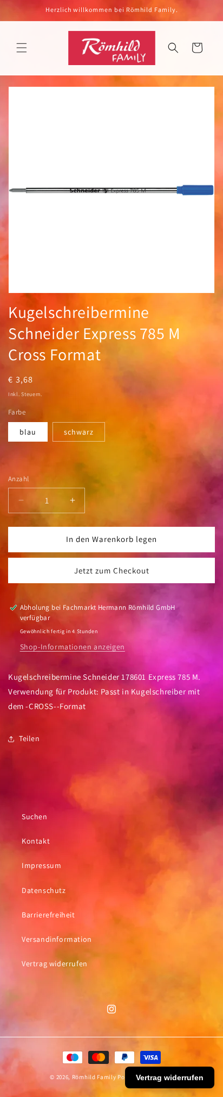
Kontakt (36, 841)
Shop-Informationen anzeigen (72, 647)
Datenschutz (44, 890)
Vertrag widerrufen (55, 963)
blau (27, 432)
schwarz (79, 432)
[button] (22, 48)
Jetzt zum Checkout (111, 570)
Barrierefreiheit (48, 915)
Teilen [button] (29, 738)
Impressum (41, 865)
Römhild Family (94, 1077)
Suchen (35, 816)
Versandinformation (57, 939)
